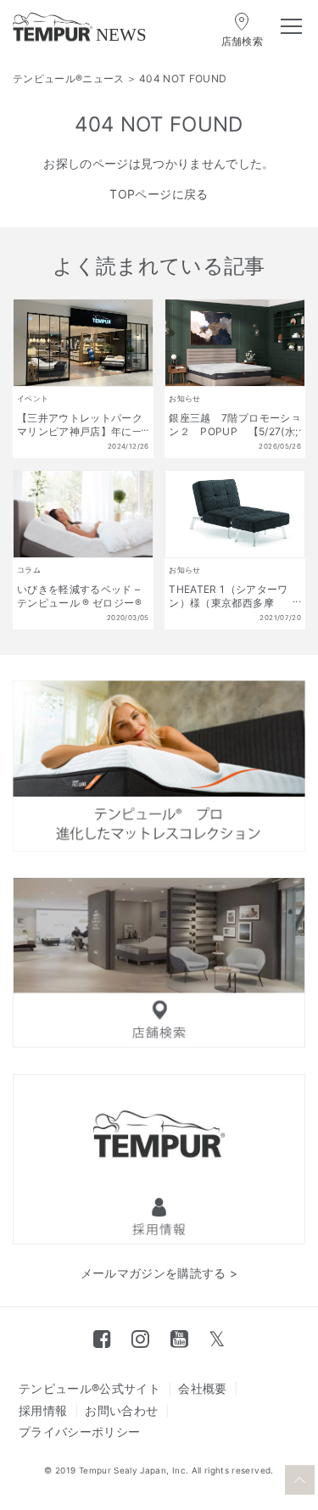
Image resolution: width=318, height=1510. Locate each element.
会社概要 (202, 1388)
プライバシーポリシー (80, 1431)
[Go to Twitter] (217, 1338)
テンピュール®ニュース (69, 78)
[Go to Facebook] (102, 1338)
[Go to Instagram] (140, 1338)
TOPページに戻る (158, 194)
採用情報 (43, 1410)
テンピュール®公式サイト (89, 1388)
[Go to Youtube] (179, 1338)
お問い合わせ (121, 1410)
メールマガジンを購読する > (159, 1273)
